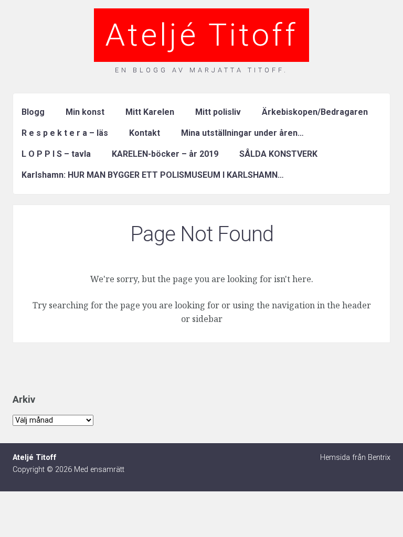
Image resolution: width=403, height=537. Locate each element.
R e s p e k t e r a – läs (65, 133)
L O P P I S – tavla (56, 154)
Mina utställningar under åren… (242, 133)
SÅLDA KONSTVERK (278, 154)
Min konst (85, 112)
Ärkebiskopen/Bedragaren (315, 112)
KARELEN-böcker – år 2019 (165, 154)
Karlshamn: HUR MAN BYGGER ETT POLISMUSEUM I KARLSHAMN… (153, 175)
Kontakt (144, 133)
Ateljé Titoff (201, 34)
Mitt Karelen (149, 112)
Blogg (33, 112)
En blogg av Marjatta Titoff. (201, 70)
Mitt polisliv (218, 112)
